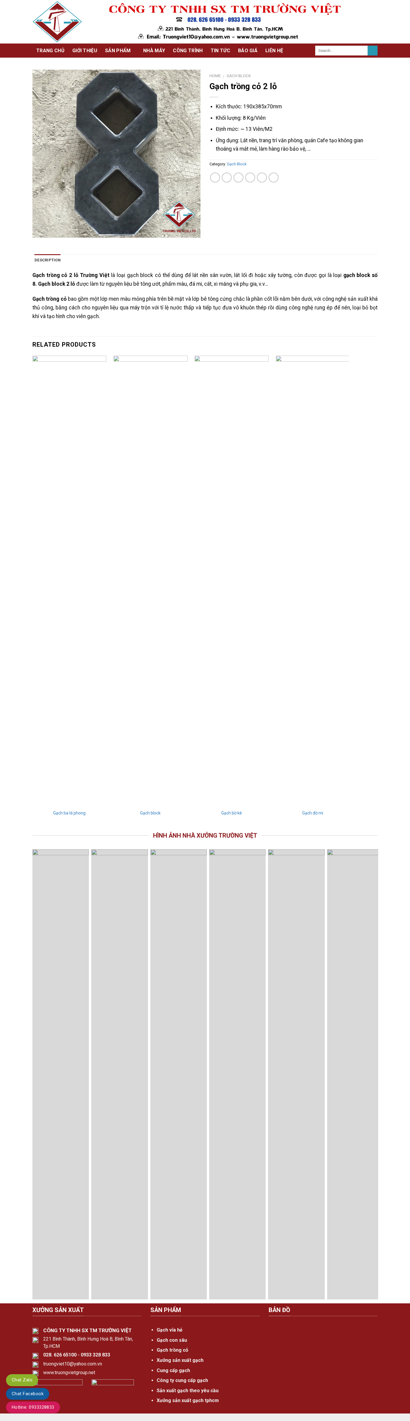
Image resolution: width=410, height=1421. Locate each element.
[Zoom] (40, 230)
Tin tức (220, 50)
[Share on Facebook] (215, 177)
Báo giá (248, 50)
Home (215, 75)
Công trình (188, 50)
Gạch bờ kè (231, 813)
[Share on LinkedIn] (274, 177)
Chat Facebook (28, 1393)
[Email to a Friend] (238, 177)
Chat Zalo (22, 1380)
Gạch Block (239, 75)
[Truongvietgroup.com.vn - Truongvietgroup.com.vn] (57, 22)
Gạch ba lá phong (69, 813)
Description (48, 260)
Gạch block (150, 813)
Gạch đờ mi (312, 813)
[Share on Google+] (262, 177)
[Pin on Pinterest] (250, 177)
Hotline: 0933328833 (33, 1407)
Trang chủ (50, 50)
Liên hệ (274, 50)
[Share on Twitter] (227, 177)
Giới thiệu (84, 50)
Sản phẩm (118, 50)
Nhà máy (154, 50)
